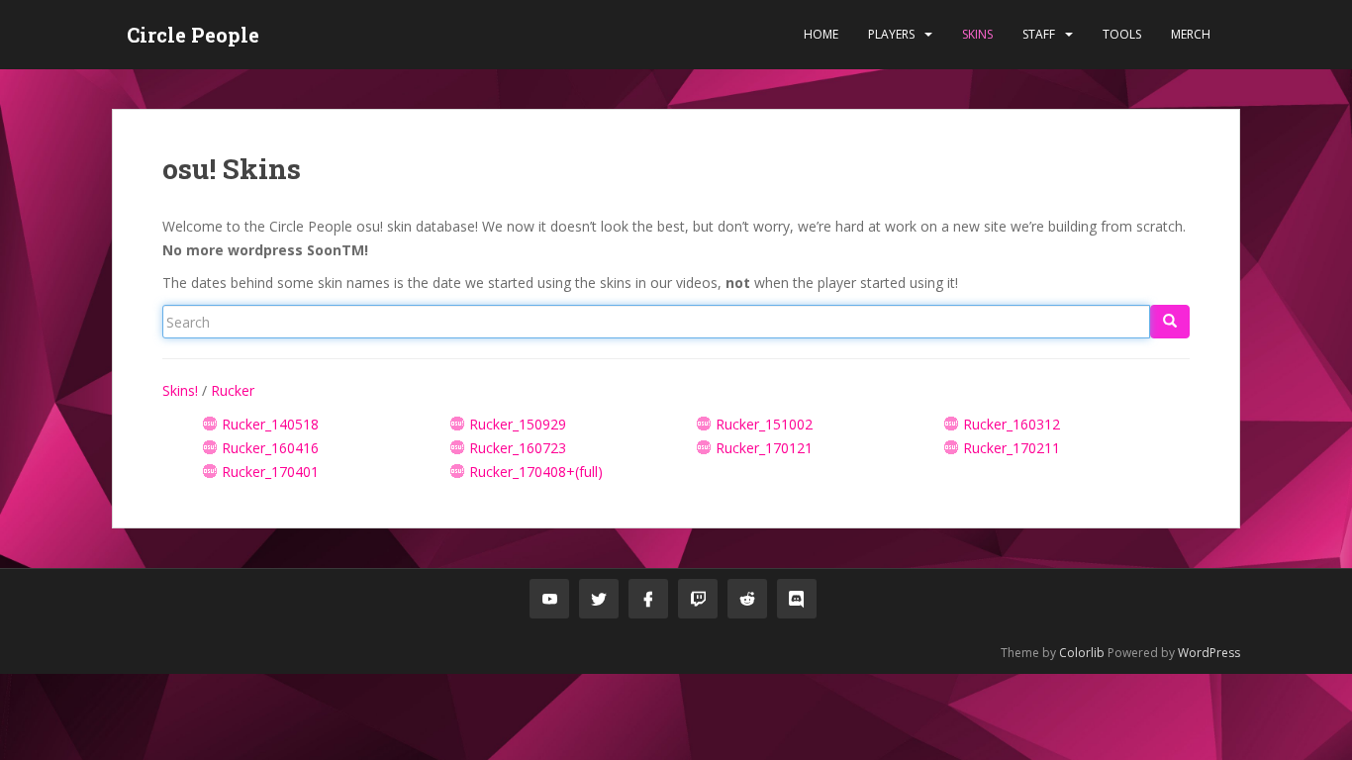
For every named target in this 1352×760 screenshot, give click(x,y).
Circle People (193, 35)
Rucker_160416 (270, 447)
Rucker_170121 (764, 447)
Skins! (180, 390)
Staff (1038, 34)
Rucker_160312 (1011, 424)
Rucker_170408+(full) (536, 471)
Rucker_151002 (764, 424)
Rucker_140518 (270, 424)
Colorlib (1082, 652)
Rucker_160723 (517, 447)
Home (821, 34)
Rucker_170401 (270, 471)
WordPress (1209, 652)
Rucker (232, 390)
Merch (1190, 34)
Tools (1122, 34)
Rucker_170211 (1011, 447)
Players (891, 34)
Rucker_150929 (517, 424)
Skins (977, 34)
